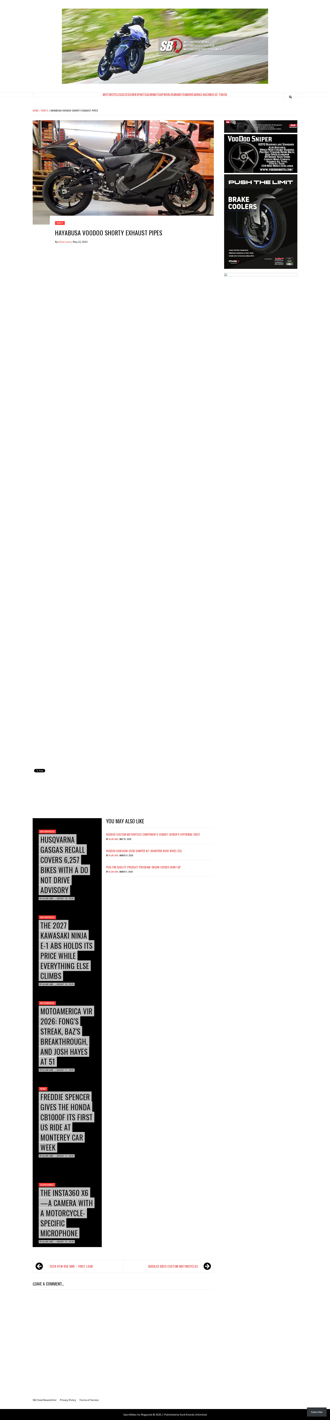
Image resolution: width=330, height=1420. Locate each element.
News (43, 1088)
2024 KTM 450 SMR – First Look (71, 1266)
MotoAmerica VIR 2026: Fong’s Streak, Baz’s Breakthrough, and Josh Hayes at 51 (66, 1036)
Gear (149, 94)
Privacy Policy (68, 1400)
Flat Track (219, 94)
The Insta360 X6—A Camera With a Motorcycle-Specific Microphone (66, 1212)
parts (60, 222)
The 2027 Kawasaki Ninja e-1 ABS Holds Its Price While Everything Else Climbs (66, 950)
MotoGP (158, 94)
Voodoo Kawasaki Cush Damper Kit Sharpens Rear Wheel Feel (144, 851)
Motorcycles (112, 94)
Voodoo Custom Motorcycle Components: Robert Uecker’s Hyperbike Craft (153, 834)
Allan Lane (64, 241)
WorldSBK (170, 94)
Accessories (129, 94)
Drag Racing (203, 94)
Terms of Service (89, 1400)
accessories (47, 1184)
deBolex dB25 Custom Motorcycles (173, 1266)
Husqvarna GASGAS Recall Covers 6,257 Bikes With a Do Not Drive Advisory (64, 864)
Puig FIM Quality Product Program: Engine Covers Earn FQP (143, 867)
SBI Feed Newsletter (45, 1400)
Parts (142, 94)
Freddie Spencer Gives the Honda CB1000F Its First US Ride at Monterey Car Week (66, 1122)
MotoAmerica (186, 94)
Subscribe (316, 1412)
